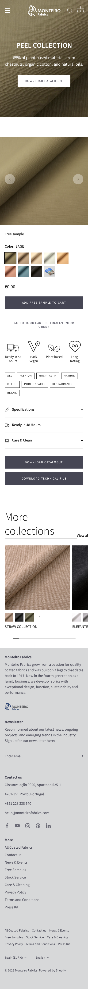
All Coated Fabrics (19, 847)
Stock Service (15, 877)
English (40, 958)
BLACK (36, 271)
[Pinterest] (38, 825)
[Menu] (7, 10)
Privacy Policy (15, 892)
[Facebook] (7, 825)
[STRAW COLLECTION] (37, 577)
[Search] (70, 11)
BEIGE (9, 617)
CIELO (23, 271)
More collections (29, 524)
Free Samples (15, 869)
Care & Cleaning (17, 884)
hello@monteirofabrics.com (27, 812)
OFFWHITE (49, 258)
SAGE (10, 258)
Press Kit (11, 907)
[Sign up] (81, 756)
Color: (14, 246)
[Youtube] (17, 825)
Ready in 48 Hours (26, 424)
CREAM (63, 258)
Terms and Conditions (22, 899)
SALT (36, 258)
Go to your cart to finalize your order (44, 325)
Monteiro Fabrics (26, 970)
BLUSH (10, 271)
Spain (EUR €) (14, 958)
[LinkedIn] (48, 825)
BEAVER (23, 258)
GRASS (29, 617)
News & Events (16, 862)
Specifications (22, 409)
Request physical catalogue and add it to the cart (49, 271)
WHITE (76, 617)
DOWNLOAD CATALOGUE (44, 462)
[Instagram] (27, 825)
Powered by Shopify (52, 970)
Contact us (13, 854)
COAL (19, 617)
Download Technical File (44, 479)
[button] (10, 179)
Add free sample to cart (44, 303)
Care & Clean (21, 440)
